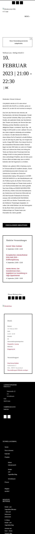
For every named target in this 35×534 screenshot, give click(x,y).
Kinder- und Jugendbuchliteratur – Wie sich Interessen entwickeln (9, 512)
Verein (6, 447)
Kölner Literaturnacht (10, 464)
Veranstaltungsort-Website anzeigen (17, 370)
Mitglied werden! (7, 490)
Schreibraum (10, 479)
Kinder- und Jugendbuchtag (10, 472)
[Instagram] (9, 416)
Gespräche (10, 344)
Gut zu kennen (9, 450)
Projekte (7, 457)
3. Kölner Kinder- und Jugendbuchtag (9, 522)
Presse (7, 482)
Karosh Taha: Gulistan (14, 246)
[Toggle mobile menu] (31, 16)
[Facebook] (5, 416)
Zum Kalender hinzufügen (16, 225)
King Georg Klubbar (13, 363)
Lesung (16, 344)
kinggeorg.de (11, 349)
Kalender (7, 454)
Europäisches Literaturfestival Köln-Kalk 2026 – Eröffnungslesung (16, 257)
